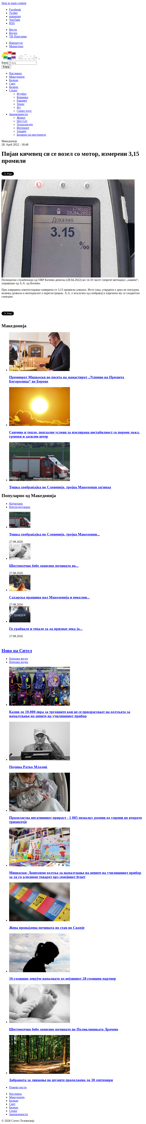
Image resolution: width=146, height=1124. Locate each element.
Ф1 (19, 107)
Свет (12, 83)
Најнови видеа (18, 662)
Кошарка (22, 97)
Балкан (13, 80)
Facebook (15, 9)
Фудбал (21, 93)
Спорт (13, 90)
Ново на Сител (17, 650)
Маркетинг (16, 46)
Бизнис (13, 87)
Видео (13, 33)
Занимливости (18, 114)
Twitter (13, 13)
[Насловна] (21, 59)
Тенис (21, 104)
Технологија (25, 124)
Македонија (17, 76)
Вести (13, 29)
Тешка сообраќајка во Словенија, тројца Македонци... (54, 534)
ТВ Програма (18, 36)
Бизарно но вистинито (31, 134)
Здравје (21, 131)
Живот (21, 117)
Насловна (15, 73)
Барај (5, 62)
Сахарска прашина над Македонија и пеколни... (49, 597)
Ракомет (22, 100)
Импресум (16, 42)
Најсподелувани (19, 507)
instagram (15, 16)
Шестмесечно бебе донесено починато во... (44, 566)
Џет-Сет (22, 121)
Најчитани (16, 503)
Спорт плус (24, 110)
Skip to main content (14, 3)
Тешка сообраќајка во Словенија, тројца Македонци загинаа (60, 487)
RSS (12, 23)
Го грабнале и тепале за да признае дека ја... (46, 629)
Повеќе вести (18, 1087)
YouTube (14, 19)
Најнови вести (18, 658)
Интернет (23, 127)
